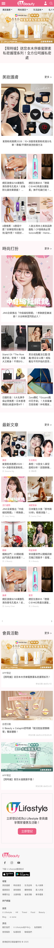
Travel (24, 912)
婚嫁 (4, 550)
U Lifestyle (7, 912)
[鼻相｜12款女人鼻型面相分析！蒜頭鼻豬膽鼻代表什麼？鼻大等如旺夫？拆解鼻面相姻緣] (40, 444)
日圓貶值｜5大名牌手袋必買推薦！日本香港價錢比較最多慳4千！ (13, 401)
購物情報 (28, 890)
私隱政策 (17, 932)
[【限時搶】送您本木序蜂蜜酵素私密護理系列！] (27, 654)
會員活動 (28, 894)
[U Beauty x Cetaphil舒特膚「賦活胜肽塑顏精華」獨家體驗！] (27, 705)
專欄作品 (6, 894)
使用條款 (6, 932)
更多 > (48, 77)
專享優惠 (39, 894)
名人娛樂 (39, 885)
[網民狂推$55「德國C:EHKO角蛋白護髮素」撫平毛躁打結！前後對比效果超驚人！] (40, 579)
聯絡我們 (28, 932)
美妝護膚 (6, 9)
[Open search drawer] (51, 3)
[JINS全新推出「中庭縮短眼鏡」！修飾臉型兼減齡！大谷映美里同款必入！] (13, 489)
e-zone (13, 917)
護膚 (4, 595)
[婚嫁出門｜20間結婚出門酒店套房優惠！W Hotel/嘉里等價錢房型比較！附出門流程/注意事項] (13, 534)
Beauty (42, 912)
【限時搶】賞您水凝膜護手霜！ (18, 779)
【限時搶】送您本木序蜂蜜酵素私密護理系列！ (26, 676)
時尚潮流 (22, 9)
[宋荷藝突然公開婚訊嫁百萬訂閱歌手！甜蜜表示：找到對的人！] (40, 534)
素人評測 (39, 890)
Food (33, 912)
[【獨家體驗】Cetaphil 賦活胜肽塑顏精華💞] (27, 28)
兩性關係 (17, 890)
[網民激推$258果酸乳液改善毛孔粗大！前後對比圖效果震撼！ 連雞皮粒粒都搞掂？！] (13, 579)
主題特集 (17, 894)
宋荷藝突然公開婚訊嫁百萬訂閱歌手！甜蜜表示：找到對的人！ (40, 557)
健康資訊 (6, 890)
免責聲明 (38, 927)
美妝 (4, 460)
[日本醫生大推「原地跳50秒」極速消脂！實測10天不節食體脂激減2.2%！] (40, 489)
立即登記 (27, 831)
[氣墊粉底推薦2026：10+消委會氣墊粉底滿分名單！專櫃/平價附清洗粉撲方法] (13, 444)
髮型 (31, 595)
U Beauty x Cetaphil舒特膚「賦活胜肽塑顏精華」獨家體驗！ (25, 730)
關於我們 (6, 927)
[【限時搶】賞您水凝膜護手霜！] (27, 757)
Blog (4, 917)
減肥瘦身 (33, 505)
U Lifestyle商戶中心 (22, 927)
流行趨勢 (6, 505)
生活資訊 (33, 460)
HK (17, 912)
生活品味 (37, 9)
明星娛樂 (33, 550)
